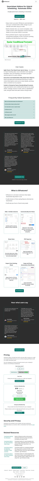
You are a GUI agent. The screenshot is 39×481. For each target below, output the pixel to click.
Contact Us (19, 412)
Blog (14, 471)
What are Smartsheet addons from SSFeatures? (14, 101)
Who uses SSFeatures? (9, 117)
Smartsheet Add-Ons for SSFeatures (8, 437)
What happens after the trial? (10, 114)
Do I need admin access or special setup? (12, 106)
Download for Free (19, 16)
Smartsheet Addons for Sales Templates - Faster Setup (8, 443)
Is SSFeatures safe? (8, 112)
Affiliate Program (16, 470)
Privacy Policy (22, 470)
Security (32, 470)
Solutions (17, 471)
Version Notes (22, 471)
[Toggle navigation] (36, 2)
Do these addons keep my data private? (12, 104)
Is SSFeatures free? (8, 109)
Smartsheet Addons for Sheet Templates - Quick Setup (8, 455)
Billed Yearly (23, 372)
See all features (19, 290)
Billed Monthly (14, 372)
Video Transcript (8, 59)
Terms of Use (28, 470)
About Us (10, 470)
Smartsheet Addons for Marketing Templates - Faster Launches (8, 449)
